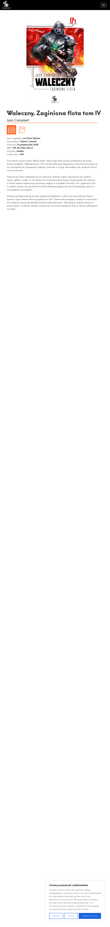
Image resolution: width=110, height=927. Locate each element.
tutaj (91, 903)
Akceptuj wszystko (90, 916)
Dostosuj (56, 916)
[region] (75, 901)
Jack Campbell (18, 120)
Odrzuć (71, 916)
